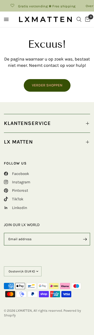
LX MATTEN (18, 142)
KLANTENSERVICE (27, 123)
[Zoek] (79, 19)
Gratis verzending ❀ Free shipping (46, 6)
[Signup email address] (85, 239)
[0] (86, 19)
